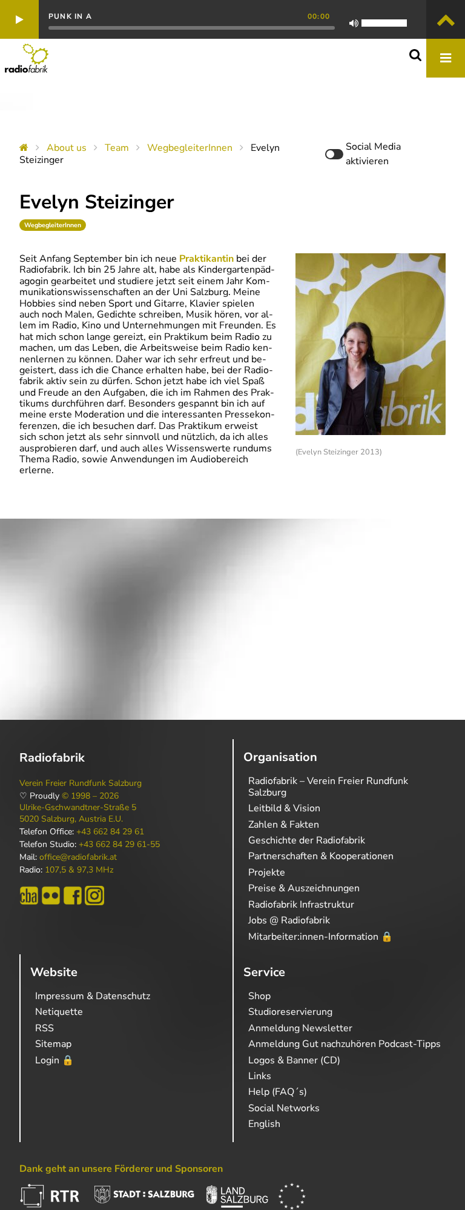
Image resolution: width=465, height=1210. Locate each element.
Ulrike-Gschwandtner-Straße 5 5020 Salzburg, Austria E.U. (77, 813)
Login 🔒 (54, 1060)
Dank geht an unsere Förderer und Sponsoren (121, 1168)
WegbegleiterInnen (189, 148)
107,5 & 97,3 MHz (79, 870)
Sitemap (53, 1044)
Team (117, 148)
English (264, 1124)
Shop (259, 996)
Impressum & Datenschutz (92, 996)
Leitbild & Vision (284, 808)
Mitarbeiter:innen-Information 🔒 (320, 936)
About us (67, 148)
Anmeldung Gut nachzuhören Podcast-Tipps (344, 1044)
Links (259, 1076)
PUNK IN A (70, 16)
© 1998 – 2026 (90, 796)
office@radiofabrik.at (78, 857)
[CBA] (29, 895)
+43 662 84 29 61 (110, 831)
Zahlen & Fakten (283, 824)
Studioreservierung (290, 1012)
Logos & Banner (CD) (294, 1060)
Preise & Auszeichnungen (304, 888)
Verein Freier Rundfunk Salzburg (80, 783)
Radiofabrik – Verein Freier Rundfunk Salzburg (328, 786)
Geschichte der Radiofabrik (306, 840)
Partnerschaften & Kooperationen (321, 856)
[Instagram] (94, 895)
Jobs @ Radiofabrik (289, 920)
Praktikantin (207, 258)
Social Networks (284, 1108)
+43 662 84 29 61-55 (119, 844)
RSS (44, 1028)
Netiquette (59, 1012)
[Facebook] (72, 895)
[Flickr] (51, 895)
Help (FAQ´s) (277, 1092)
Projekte (266, 872)
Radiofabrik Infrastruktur (301, 904)
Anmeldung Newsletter (300, 1028)
